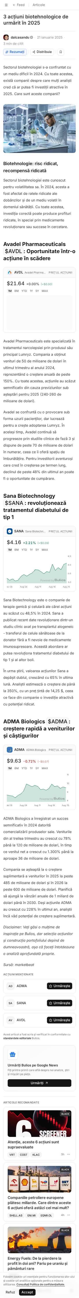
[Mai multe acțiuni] (68, 1154)
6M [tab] (16, 291)
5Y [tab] (37, 291)
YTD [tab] (24, 291)
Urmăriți (37, 1083)
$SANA (14, 503)
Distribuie (44, 52)
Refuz (10, 1292)
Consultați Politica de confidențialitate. (40, 1284)
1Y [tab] (31, 291)
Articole (39, 5)
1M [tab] (10, 291)
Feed (21, 5)
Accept (27, 1292)
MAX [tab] (45, 291)
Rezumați (17, 52)
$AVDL (13, 251)
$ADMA (57, 721)
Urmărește (62, 986)
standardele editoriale (17, 1038)
